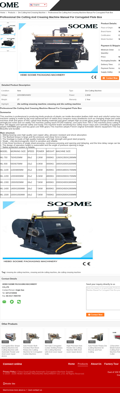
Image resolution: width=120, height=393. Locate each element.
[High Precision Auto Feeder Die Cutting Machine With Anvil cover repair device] (76, 336)
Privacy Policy (9, 371)
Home (2, 13)
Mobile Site (10, 383)
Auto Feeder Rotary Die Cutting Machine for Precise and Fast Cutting (97, 349)
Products (11, 13)
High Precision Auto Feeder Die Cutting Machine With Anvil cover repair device (74, 349)
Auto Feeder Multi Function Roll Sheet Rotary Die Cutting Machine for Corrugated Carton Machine (32, 350)
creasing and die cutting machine (43, 272)
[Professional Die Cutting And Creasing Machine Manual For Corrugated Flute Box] (8, 30)
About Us (96, 364)
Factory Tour (111, 364)
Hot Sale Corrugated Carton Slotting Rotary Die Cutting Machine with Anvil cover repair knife (53, 350)
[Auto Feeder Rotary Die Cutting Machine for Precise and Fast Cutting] (98, 336)
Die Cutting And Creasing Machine (32, 13)
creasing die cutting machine (17, 272)
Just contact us (35, 390)
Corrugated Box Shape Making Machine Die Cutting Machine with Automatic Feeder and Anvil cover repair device (11, 351)
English (37, 5)
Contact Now (106, 78)
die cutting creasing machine (69, 272)
